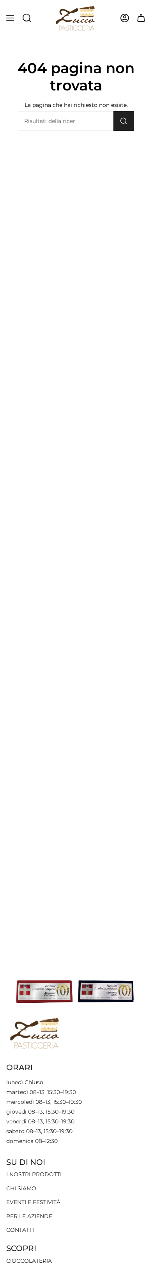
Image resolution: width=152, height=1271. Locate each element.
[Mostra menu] (10, 18)
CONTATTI (20, 1229)
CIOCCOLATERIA (29, 1260)
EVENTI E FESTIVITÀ (33, 1202)
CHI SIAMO (21, 1188)
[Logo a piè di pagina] (35, 1033)
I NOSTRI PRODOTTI (34, 1174)
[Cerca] (123, 121)
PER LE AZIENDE (29, 1216)
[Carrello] (141, 18)
